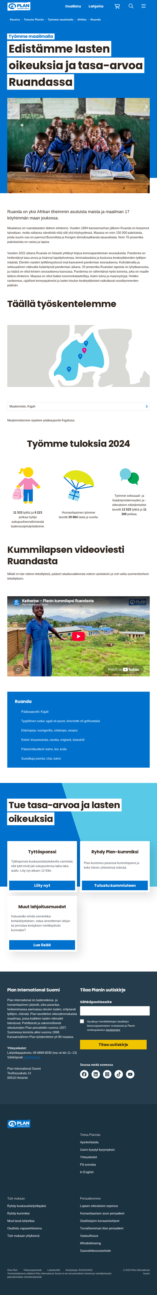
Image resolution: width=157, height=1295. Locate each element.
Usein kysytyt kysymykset (97, 1149)
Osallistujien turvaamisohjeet (99, 1221)
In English (87, 1172)
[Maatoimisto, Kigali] (84, 351)
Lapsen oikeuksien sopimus (99, 1206)
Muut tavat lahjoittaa (20, 1221)
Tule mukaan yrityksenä (23, 1235)
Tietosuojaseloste (32, 1270)
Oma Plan (12, 1270)
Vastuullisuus (89, 1235)
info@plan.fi (32, 1057)
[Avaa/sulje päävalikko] (143, 6)
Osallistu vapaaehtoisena (24, 1228)
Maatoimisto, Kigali (22, 406)
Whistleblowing (90, 1243)
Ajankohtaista (89, 1142)
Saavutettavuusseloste (95, 1250)
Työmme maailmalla (60, 19)
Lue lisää (42, 945)
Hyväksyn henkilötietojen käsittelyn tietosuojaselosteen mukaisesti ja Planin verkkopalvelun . (111, 1025)
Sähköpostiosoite (97, 1002)
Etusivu (15, 19)
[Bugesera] (80, 357)
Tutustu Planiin (34, 19)
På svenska (88, 1164)
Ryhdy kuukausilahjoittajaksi (26, 1206)
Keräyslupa (72, 1270)
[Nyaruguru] (69, 369)
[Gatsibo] (86, 344)
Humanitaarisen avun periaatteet (102, 1213)
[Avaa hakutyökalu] (131, 6)
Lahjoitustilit (53, 1270)
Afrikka (82, 19)
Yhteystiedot (88, 1157)
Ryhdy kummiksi (18, 1213)
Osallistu (73, 6)
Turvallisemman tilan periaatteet (101, 1228)
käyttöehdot (113, 1029)
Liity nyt (42, 885)
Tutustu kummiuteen (115, 885)
